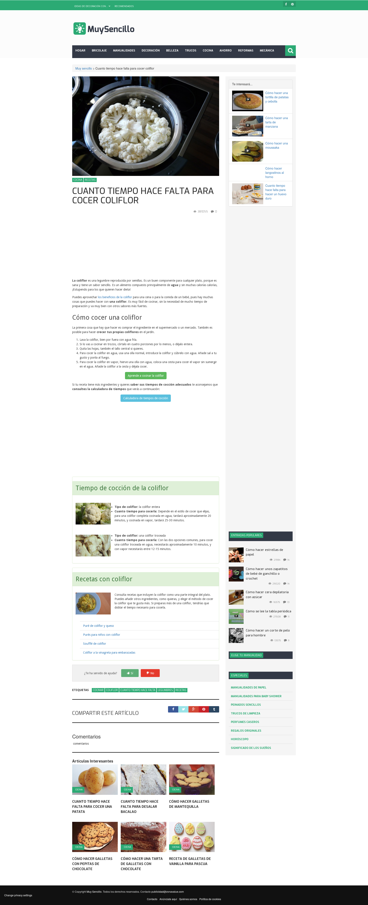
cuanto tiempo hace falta (137, 690)
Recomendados (124, 6)
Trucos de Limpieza (245, 713)
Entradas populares (246, 535)
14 (288, 560)
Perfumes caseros (245, 722)
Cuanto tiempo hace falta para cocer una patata (92, 806)
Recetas (90, 180)
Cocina (208, 50)
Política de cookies (210, 899)
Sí (132, 673)
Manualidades (124, 50)
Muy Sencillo (94, 891)
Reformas (245, 50)
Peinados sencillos (246, 705)
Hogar (80, 50)
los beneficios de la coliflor (115, 297)
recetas (180, 690)
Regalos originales (246, 731)
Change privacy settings (18, 895)
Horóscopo (240, 739)
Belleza (172, 50)
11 (288, 616)
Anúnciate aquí (168, 899)
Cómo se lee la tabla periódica (268, 611)
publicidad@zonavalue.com (167, 891)
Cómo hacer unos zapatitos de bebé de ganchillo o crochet (267, 574)
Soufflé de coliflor (94, 643)
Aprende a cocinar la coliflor (146, 375)
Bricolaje (99, 50)
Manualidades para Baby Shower (256, 696)
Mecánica (267, 50)
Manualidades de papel (248, 687)
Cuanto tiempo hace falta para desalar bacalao (139, 806)
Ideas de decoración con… (91, 6)
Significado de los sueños (251, 748)
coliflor (112, 690)
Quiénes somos (188, 899)
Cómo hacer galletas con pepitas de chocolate (92, 864)
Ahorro (226, 50)
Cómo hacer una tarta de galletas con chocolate (142, 864)
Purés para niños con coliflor (101, 634)
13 (288, 602)
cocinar (98, 690)
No (152, 673)
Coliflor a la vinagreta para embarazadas (109, 652)
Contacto (152, 899)
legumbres (165, 690)
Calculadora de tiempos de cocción (145, 398)
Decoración (151, 50)
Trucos (190, 50)
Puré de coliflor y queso (98, 625)
